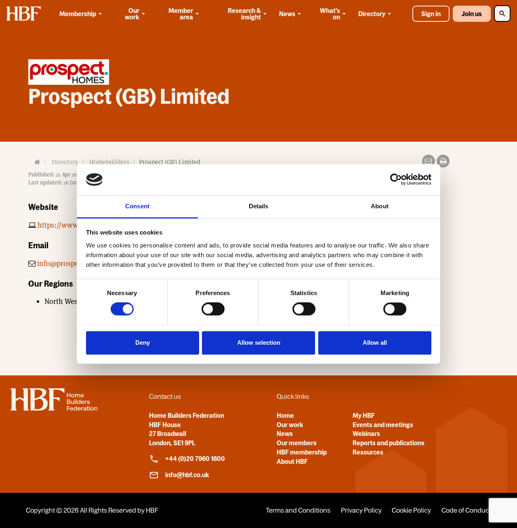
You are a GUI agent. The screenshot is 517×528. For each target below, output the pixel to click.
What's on (330, 13)
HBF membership (302, 452)
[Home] (54, 408)
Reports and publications (389, 443)
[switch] (213, 309)
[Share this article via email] (428, 161)
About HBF (292, 461)
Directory (371, 14)
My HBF (364, 415)
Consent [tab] (137, 206)
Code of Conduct (466, 510)
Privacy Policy (361, 510)
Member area (180, 13)
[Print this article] (443, 161)
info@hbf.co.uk (187, 475)
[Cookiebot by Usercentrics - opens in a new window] (396, 180)
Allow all (375, 342)
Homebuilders (109, 162)
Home (285, 415)
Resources (368, 452)
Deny (142, 342)
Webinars (366, 434)
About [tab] (380, 206)
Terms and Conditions (298, 510)
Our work (132, 13)
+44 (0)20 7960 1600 (195, 459)
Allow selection (258, 342)
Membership (77, 14)
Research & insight (244, 13)
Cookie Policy (411, 510)
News (287, 14)
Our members (297, 443)
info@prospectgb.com (72, 263)
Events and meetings (383, 425)
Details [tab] (259, 206)
